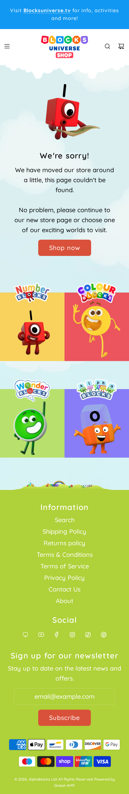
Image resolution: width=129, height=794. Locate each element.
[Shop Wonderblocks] (32, 425)
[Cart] (121, 46)
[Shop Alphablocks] (96, 425)
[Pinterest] (104, 635)
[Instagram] (72, 635)
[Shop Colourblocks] (96, 328)
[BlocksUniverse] (25, 635)
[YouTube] (41, 635)
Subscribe (64, 718)
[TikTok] (88, 635)
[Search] (107, 46)
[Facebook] (57, 635)
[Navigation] (7, 46)
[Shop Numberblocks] (32, 328)
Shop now (64, 248)
